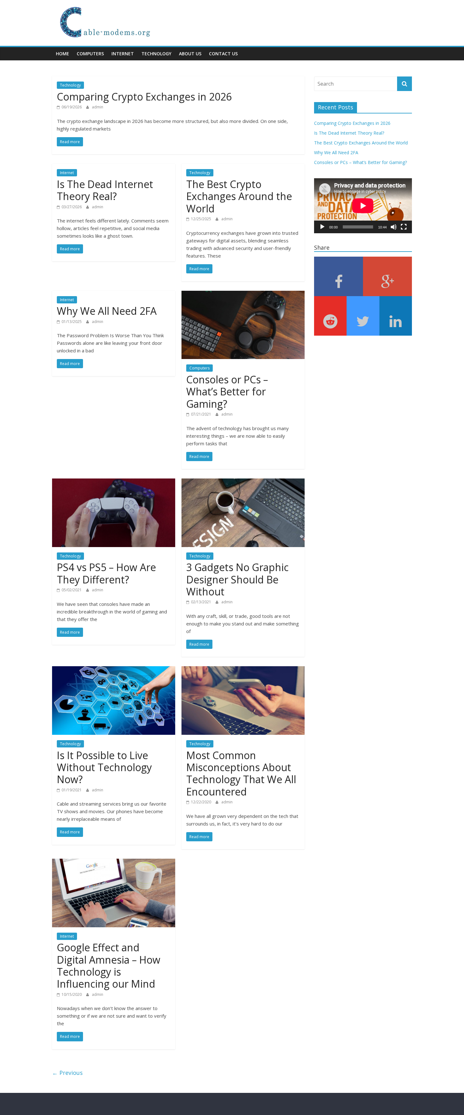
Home (62, 54)
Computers (90, 54)
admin (97, 107)
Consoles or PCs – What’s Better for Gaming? (227, 392)
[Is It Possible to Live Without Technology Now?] (113, 670)
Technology (156, 54)
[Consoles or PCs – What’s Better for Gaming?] (243, 294)
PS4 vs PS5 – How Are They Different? (106, 573)
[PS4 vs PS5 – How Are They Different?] (113, 482)
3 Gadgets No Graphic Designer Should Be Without (237, 579)
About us (190, 54)
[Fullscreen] (404, 227)
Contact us (223, 54)
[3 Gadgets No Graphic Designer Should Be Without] (243, 482)
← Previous (67, 1072)
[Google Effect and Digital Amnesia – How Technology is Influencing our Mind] (113, 862)
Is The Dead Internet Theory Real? (105, 190)
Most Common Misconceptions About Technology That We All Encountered (241, 773)
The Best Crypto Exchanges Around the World (239, 196)
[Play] (322, 227)
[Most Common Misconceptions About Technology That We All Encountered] (243, 670)
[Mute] (393, 227)
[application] (363, 205)
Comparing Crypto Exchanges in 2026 (144, 96)
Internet (122, 54)
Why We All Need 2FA (107, 311)
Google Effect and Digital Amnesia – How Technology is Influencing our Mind (108, 965)
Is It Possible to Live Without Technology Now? (104, 767)
